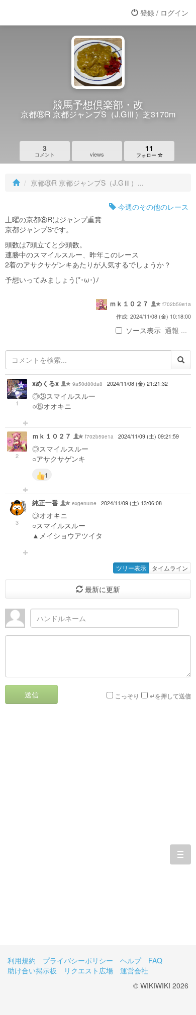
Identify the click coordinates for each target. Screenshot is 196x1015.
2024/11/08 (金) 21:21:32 (137, 383)
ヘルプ (130, 960)
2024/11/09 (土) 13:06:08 (131, 503)
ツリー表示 (131, 567)
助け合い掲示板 (32, 970)
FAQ (155, 960)
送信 (32, 694)
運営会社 (134, 970)
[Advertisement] (98, 832)
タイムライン (170, 567)
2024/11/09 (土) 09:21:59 (148, 436)
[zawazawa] (47, 12)
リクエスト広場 (88, 970)
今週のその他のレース (152, 207)
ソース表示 (143, 330)
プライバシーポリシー (78, 960)
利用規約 (22, 960)
